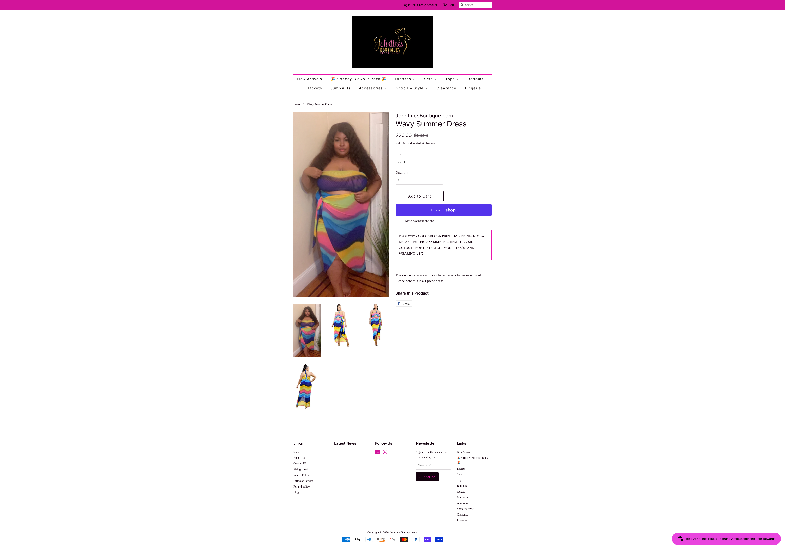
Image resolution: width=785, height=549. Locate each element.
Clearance (446, 88)
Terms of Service (303, 480)
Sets (429, 79)
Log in (406, 5)
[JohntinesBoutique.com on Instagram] (385, 452)
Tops (450, 79)
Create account (427, 5)
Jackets (314, 88)
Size (399, 154)
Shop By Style (410, 88)
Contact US (300, 463)
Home (296, 104)
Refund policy (301, 486)
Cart (451, 5)
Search (297, 452)
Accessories (371, 88)
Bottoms (476, 79)
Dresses (404, 79)
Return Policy (301, 475)
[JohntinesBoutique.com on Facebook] (377, 452)
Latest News (345, 443)
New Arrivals (309, 79)
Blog (296, 492)
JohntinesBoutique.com (403, 532)
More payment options (419, 220)
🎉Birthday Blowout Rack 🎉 (359, 79)
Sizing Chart (300, 469)
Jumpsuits (340, 88)
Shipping (401, 143)
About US (299, 457)
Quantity (402, 172)
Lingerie (473, 88)
